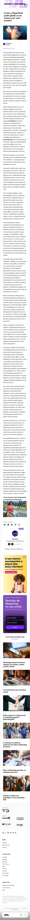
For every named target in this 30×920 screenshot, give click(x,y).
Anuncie (4, 847)
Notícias (4, 842)
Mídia (3, 866)
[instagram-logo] (3, 833)
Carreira (4, 871)
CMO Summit (5, 845)
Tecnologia (5, 875)
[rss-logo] (13, 833)
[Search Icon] (21, 915)
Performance (5, 864)
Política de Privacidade (8, 885)
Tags (3, 890)
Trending (4, 857)
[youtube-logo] (11, 833)
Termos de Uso (6, 887)
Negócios (4, 859)
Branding (4, 861)
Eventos (4, 868)
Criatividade (5, 873)
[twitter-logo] (6, 833)
